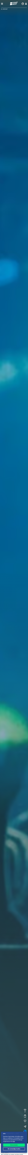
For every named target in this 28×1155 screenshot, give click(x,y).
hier (14, 1141)
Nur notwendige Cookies (14, 1149)
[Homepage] (14, 3)
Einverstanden (14, 1145)
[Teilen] (25, 1126)
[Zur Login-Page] (26, 3)
